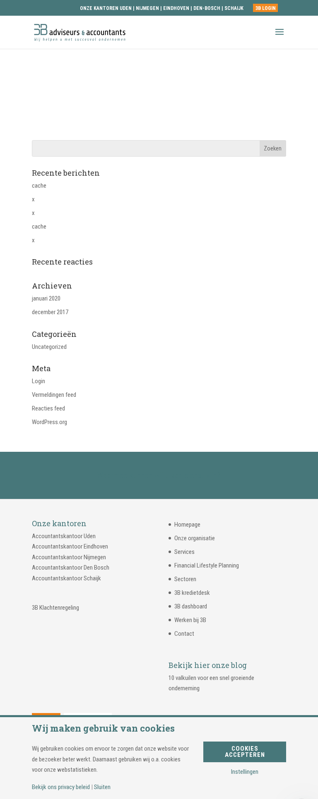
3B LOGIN (265, 8)
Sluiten (102, 787)
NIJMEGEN (147, 8)
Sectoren (185, 579)
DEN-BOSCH (207, 8)
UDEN (126, 8)
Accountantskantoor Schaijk (66, 578)
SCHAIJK (233, 8)
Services (184, 552)
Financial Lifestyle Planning (206, 565)
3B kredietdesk (192, 592)
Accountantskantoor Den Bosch (70, 567)
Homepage (187, 524)
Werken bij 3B (190, 620)
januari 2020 (46, 298)
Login (38, 381)
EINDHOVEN (176, 8)
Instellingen (244, 772)
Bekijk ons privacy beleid (61, 787)
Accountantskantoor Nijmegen (69, 557)
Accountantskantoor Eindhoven (70, 546)
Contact (184, 633)
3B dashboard (190, 606)
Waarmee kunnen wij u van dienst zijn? (159, 475)
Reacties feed (48, 408)
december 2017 (50, 312)
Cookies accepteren (245, 751)
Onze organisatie (194, 538)
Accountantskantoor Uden (64, 536)
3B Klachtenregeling (55, 607)
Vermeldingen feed (54, 394)
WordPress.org (49, 422)
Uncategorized (49, 347)
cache (39, 185)
